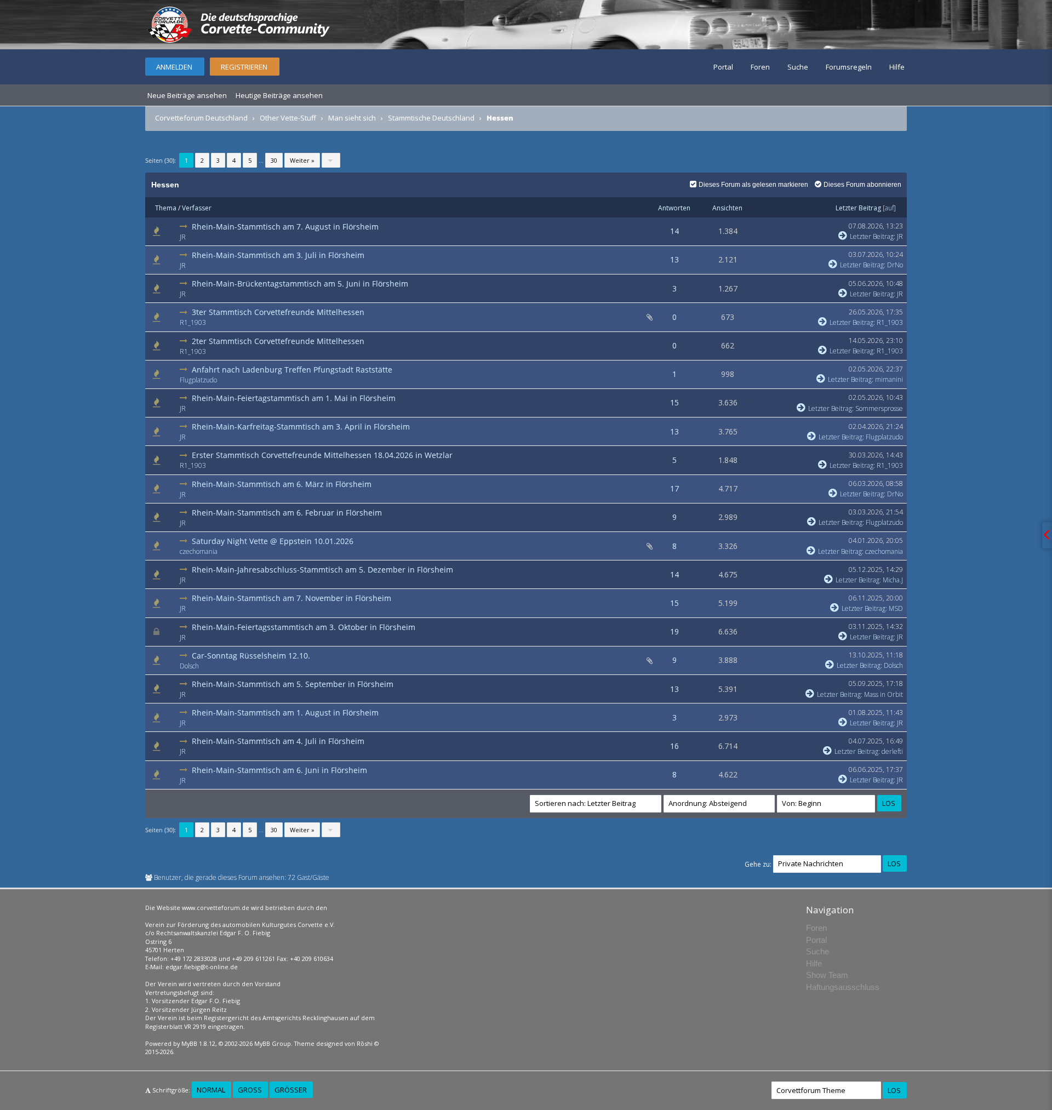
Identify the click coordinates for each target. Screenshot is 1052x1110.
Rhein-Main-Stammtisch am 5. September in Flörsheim (292, 684)
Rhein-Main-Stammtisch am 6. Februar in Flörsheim (287, 512)
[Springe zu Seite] (331, 160)
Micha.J (893, 580)
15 (674, 402)
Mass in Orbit (883, 694)
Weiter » (302, 160)
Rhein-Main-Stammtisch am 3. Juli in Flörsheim (278, 255)
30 (274, 160)
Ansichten (727, 208)
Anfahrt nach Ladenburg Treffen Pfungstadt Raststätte (292, 369)
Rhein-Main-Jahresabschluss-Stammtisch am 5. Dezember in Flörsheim (322, 569)
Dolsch (189, 666)
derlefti (892, 751)
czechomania (199, 551)
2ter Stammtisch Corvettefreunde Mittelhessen (278, 341)
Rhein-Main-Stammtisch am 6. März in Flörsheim (281, 484)
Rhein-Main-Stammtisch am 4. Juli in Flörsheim (278, 741)
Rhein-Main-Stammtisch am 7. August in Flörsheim (285, 226)
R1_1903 (193, 322)
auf (889, 208)
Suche (797, 67)
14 (674, 231)
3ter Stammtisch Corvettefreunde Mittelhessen (278, 312)
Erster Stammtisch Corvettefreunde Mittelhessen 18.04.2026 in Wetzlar (322, 455)
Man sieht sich (352, 118)
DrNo (895, 265)
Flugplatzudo (198, 380)
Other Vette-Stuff (288, 118)
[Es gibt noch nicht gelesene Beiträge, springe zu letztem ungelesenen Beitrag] (185, 226)
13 (674, 259)
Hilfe (897, 67)
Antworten (674, 208)
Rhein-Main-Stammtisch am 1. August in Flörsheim (285, 712)
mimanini (889, 379)
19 (674, 631)
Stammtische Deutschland (431, 118)
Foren (760, 67)
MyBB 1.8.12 (198, 1043)
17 (674, 488)
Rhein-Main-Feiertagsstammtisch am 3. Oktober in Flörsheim (303, 627)
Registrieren (244, 67)
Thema (165, 208)
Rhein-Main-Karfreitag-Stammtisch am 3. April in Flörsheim (301, 426)
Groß (250, 1090)
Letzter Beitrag (858, 208)
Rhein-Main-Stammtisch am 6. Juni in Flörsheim (279, 770)
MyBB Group (272, 1043)
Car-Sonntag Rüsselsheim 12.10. (251, 655)
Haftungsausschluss (842, 987)
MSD (896, 608)
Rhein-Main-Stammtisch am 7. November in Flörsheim (291, 598)
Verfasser (196, 208)
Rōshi (365, 1043)
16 (674, 746)
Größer (291, 1090)
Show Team (827, 975)
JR (183, 237)
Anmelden (174, 67)
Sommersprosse (879, 408)
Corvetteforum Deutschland (201, 118)
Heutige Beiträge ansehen (279, 95)
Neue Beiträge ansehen (187, 95)
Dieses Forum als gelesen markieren (753, 184)
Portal (723, 67)
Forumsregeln (849, 67)
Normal (211, 1090)
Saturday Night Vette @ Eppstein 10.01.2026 (272, 541)
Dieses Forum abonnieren (862, 184)
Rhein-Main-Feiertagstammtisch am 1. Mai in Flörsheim (294, 398)
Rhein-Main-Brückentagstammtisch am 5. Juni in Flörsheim (300, 283)
